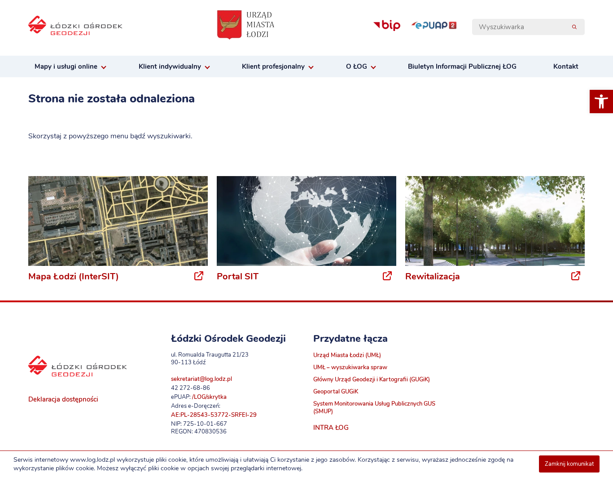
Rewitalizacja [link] (432, 276)
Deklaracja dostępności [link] (63, 399)
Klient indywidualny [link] (170, 66)
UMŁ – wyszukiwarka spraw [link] (350, 367)
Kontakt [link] (565, 66)
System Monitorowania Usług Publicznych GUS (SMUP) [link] (374, 407)
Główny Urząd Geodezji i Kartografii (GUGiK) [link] (371, 379)
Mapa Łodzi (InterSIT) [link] (73, 276)
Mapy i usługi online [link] (66, 66)
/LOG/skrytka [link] (209, 397)
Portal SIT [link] (237, 276)
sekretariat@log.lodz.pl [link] (201, 379)
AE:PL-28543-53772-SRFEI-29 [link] (214, 415)
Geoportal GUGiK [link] (335, 391)
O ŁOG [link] (356, 66)
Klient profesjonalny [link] (273, 66)
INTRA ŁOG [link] (331, 427)
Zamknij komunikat (569, 464)
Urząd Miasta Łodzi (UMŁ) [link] (347, 355)
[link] (601, 101)
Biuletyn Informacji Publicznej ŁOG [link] (462, 66)
